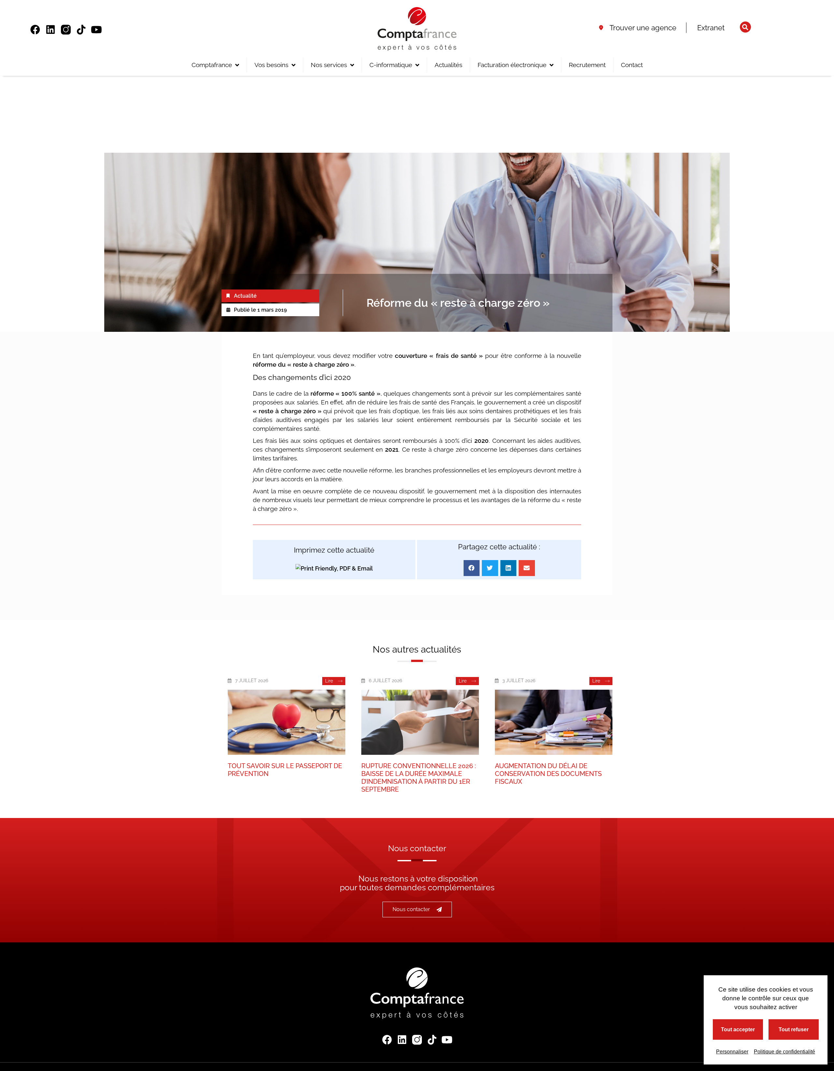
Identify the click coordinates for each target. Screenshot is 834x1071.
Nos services (329, 64)
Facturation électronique (512, 64)
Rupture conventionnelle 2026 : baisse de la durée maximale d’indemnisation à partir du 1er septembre (418, 777)
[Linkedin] (50, 30)
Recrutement (587, 64)
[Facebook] (35, 30)
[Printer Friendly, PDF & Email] (334, 568)
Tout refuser (794, 1029)
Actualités (448, 64)
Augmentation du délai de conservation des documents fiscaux (548, 773)
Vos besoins (271, 64)
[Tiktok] (81, 30)
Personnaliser (732, 1051)
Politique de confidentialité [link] (784, 1051)
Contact (632, 64)
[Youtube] (96, 30)
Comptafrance (212, 64)
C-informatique (390, 64)
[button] (745, 27)
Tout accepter (738, 1029)
